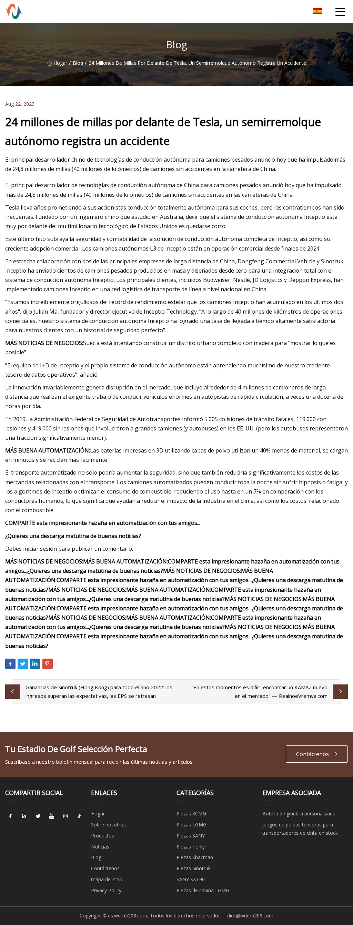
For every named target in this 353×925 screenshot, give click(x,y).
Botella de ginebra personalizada (298, 813)
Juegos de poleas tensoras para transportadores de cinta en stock (300, 828)
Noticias (100, 846)
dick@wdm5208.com (250, 915)
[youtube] (52, 816)
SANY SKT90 (190, 879)
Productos (102, 835)
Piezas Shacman (194, 857)
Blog (78, 63)
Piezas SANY (190, 835)
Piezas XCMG (191, 813)
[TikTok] (79, 816)
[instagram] (65, 816)
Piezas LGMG (191, 824)
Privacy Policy (106, 890)
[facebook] (10, 816)
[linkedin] (24, 816)
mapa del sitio (106, 879)
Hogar (60, 63)
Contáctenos (312, 754)
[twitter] (38, 816)
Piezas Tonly (190, 846)
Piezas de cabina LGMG (202, 890)
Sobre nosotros (108, 824)
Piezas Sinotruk (193, 868)
